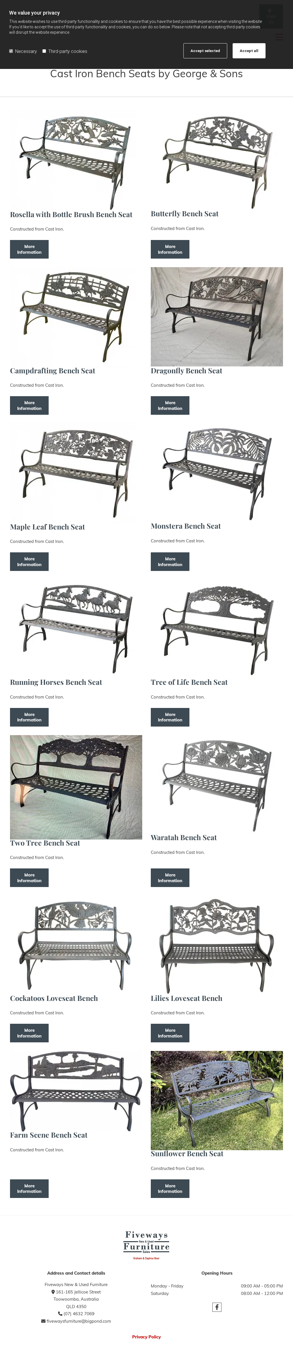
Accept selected (205, 51)
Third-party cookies (67, 51)
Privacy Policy (146, 1337)
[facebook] (217, 1307)
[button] (29, 249)
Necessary (26, 51)
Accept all (249, 51)
